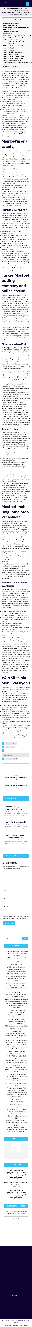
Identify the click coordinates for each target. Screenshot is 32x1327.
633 (16, 981)
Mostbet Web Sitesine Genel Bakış (15, 42)
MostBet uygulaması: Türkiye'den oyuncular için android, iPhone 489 (14, 754)
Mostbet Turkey (16, 1049)
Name (5, 890)
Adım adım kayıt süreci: (11, 66)
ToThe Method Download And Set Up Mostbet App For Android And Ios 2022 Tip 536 (16, 1095)
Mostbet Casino (8, 50)
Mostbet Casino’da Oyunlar (12, 60)
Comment (6, 872)
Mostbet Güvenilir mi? (10, 25)
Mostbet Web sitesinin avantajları (14, 38)
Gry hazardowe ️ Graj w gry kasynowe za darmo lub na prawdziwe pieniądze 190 (16, 1012)
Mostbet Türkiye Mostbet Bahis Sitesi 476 (16, 1057)
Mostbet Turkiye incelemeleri (13, 56)
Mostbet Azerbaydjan (16, 1028)
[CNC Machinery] (8, 1147)
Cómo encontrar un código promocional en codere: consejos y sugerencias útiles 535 (16, 994)
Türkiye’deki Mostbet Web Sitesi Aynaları (17, 46)
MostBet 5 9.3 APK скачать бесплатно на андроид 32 (16, 1020)
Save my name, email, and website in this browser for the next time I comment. (16, 917)
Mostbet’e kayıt (8, 48)
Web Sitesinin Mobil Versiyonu (13, 40)
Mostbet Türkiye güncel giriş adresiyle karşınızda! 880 (16, 1052)
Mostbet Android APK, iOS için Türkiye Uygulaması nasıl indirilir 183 (16, 1025)
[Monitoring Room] (24, 1155)
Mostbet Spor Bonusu (10, 44)
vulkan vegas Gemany (16, 1102)
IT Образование (16, 1017)
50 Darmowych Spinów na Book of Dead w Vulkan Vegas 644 (16, 977)
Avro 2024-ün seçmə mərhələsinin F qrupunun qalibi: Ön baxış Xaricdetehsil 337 (16, 985)
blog (16, 990)
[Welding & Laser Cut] (16, 1155)
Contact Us (17, 1290)
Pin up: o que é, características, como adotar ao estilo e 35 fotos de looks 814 (16, 1076)
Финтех (16, 1125)
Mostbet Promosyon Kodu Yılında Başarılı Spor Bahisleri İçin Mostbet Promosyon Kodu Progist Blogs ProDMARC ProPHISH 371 (16, 813)
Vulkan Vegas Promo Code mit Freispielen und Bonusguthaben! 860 (16, 1116)
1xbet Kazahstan (16, 964)
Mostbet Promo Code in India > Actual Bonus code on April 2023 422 (16, 1036)
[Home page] (4, 10)
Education (16, 1008)
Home (17, 1285)
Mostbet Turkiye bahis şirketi (13, 58)
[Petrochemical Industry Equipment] (8, 1155)
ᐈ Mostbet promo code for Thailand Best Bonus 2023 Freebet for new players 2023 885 (16, 1130)
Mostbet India (16, 1031)
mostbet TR (14, 758)
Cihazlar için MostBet (10, 32)
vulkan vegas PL (16, 1107)
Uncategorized (16, 1099)
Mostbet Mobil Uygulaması (12, 52)
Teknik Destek (8, 34)
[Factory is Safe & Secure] (24, 1147)
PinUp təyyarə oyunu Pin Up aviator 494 (16, 1084)
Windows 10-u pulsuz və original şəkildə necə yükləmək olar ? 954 (16, 1121)
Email (5, 898)
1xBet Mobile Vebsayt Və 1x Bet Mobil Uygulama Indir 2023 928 (16, 972)
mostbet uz (16, 1065)
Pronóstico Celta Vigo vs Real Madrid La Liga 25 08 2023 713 (16, 1089)
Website (5, 906)
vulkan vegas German (16, 1104)
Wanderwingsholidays (11, 743)
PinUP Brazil (16, 1081)
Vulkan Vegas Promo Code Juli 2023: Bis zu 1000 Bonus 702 (16, 1110)
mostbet (27, 491)
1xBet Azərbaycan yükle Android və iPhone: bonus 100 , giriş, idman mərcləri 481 (16, 953)
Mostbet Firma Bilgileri (11, 54)
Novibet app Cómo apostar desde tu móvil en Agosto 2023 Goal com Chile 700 (16, 1070)
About (17, 1287)
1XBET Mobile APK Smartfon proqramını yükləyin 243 (16, 968)
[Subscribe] (25, 1218)
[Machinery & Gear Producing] (16, 1146)
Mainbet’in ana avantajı (11, 23)
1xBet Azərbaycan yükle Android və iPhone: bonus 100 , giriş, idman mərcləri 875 (16, 960)
